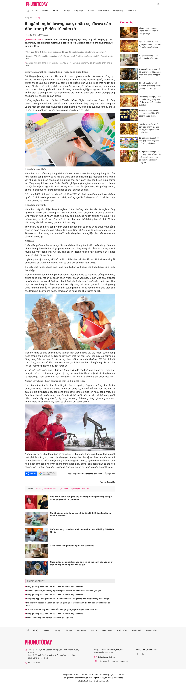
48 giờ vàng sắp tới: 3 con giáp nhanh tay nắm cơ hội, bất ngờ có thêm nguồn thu (149, 128)
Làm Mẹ (55, 11)
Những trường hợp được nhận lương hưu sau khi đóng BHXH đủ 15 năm (82, 530)
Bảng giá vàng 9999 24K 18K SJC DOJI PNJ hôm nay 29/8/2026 (54, 595)
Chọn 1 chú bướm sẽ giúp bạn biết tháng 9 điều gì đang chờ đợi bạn (150, 85)
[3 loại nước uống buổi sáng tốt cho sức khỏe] (36, 551)
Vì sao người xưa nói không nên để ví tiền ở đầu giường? (148, 31)
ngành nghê (63, 488)
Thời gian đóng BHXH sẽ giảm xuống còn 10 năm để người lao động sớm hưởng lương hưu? (66, 52)
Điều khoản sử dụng (85, 681)
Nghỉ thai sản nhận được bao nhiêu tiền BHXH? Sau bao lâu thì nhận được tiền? (80, 514)
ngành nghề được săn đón (46, 488)
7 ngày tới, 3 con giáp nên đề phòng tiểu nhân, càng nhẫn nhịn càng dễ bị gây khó (150, 73)
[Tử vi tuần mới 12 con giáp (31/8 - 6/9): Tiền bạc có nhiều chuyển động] (129, 46)
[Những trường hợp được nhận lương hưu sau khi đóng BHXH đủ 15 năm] (36, 535)
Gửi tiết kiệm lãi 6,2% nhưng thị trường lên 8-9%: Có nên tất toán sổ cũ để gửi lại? (63, 590)
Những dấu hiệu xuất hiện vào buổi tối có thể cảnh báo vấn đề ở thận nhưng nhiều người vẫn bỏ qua (81, 563)
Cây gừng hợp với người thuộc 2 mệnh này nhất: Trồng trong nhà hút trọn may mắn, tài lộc (67, 599)
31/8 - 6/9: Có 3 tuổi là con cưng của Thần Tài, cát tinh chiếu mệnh (149, 113)
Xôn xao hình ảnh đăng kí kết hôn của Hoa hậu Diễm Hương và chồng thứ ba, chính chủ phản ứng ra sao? (69, 64)
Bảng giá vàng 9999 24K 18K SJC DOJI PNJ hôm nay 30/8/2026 (54, 586)
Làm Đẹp (66, 11)
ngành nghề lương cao (80, 488)
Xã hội (35, 11)
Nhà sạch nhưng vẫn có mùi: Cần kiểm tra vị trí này (49, 618)
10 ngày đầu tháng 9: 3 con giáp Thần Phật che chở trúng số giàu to (149, 140)
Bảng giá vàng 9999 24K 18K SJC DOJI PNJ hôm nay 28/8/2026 (54, 614)
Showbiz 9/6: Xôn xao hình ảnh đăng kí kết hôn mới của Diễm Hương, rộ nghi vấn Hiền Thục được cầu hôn (70, 57)
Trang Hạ (111, 482)
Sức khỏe (78, 11)
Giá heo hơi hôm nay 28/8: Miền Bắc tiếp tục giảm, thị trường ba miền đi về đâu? (62, 609)
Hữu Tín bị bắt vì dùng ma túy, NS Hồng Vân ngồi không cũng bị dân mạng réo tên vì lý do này (81, 498)
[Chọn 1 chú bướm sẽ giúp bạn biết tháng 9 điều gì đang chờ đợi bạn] (129, 87)
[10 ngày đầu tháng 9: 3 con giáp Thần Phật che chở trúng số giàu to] (129, 142)
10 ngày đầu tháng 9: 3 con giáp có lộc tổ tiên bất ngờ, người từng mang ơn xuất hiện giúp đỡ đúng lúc (150, 157)
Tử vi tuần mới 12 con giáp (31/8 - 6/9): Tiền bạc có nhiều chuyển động (150, 44)
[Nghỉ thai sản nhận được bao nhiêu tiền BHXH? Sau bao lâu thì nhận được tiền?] (36, 519)
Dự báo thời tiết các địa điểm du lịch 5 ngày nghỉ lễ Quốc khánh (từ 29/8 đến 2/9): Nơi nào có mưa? (68, 604)
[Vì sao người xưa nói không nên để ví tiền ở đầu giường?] (129, 32)
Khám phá (131, 11)
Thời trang (103, 11)
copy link (111, 474)
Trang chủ (28, 18)
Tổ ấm (45, 11)
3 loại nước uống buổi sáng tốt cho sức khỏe (72, 546)
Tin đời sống (151, 630)
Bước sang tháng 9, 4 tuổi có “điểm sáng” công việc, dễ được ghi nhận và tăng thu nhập (150, 101)
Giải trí (91, 11)
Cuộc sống (118, 11)
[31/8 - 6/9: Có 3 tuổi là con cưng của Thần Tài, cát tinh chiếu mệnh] (129, 115)
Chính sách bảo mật (101, 681)
